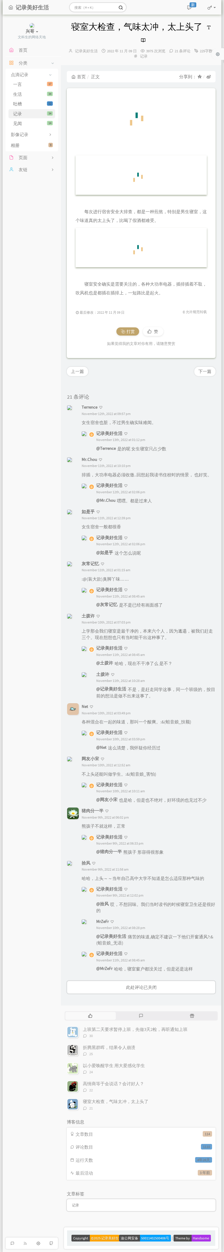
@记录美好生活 (111, 689)
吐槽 (32, 104)
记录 (32, 114)
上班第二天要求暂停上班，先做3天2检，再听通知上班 (135, 1029)
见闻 (32, 123)
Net (85, 706)
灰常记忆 (90, 563)
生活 (32, 94)
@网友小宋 (107, 799)
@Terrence (106, 448)
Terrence (89, 407)
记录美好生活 (86, 50)
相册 (31, 145)
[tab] (90, 1015)
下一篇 (204, 371)
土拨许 (88, 616)
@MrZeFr (104, 968)
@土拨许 (104, 663)
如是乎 (88, 511)
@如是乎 (104, 552)
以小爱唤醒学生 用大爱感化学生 (114, 1065)
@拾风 (102, 904)
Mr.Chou (89, 459)
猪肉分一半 (93, 810)
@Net (101, 747)
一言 (32, 84)
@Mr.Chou (106, 500)
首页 (81, 76)
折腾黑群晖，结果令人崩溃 (109, 1047)
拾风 (86, 863)
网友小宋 (90, 758)
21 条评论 (182, 50)
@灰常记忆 (107, 604)
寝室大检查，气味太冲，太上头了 (115, 1101)
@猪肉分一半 (109, 851)
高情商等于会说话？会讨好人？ (113, 1083)
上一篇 (77, 371)
